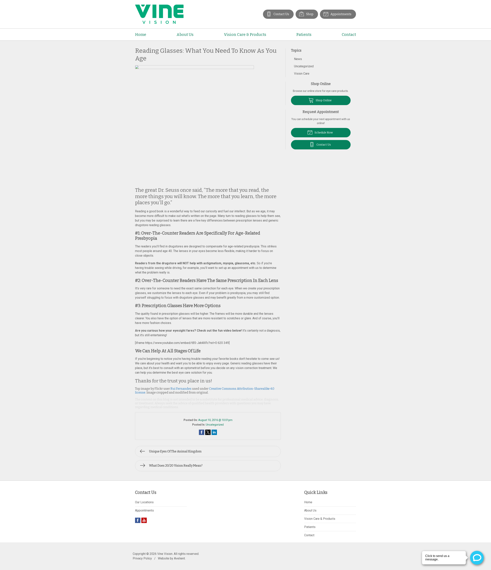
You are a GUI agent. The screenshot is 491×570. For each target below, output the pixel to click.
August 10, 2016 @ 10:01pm (215, 420)
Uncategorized (215, 424)
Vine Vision (164, 554)
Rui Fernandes (181, 388)
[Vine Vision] (159, 14)
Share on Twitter (208, 432)
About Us (185, 34)
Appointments (340, 14)
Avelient (179, 558)
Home (140, 34)
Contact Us (281, 14)
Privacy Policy (142, 558)
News (298, 59)
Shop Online (323, 100)
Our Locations (144, 502)
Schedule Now (323, 132)
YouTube (144, 520)
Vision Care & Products (245, 34)
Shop (309, 14)
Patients (303, 34)
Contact (349, 34)
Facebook (137, 520)
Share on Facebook (201, 432)
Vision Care (301, 73)
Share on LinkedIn (214, 432)
